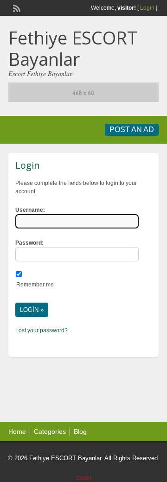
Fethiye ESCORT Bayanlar (72, 48)
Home (17, 431)
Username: (30, 210)
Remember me (35, 284)
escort (83, 478)
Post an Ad (131, 129)
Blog (80, 431)
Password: (29, 243)
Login (147, 8)
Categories (50, 431)
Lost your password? (41, 330)
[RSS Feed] (15, 7)
